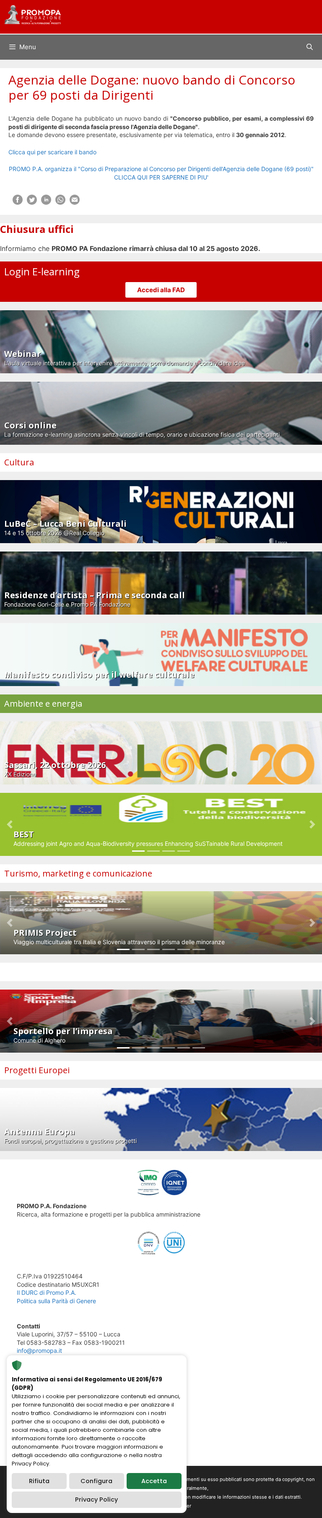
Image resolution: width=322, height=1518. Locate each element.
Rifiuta (39, 1481)
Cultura (19, 462)
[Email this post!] (75, 202)
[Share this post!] (18, 202)
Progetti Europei (37, 1070)
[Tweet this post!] (32, 202)
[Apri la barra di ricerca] (309, 47)
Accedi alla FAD (161, 290)
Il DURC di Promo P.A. (46, 1292)
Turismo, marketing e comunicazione (78, 873)
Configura (96, 1481)
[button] (9, 824)
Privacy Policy (96, 1499)
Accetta (154, 1481)
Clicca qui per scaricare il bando (52, 152)
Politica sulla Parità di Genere (56, 1300)
